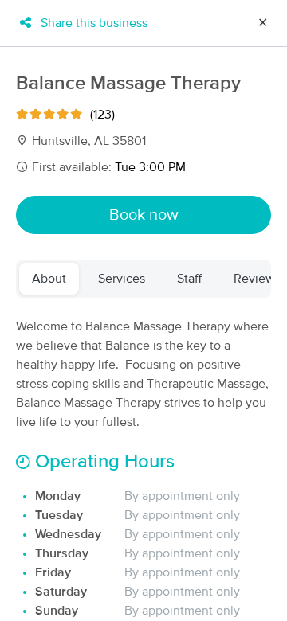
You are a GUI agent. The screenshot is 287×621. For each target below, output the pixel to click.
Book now (144, 215)
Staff (189, 278)
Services (121, 278)
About (49, 278)
